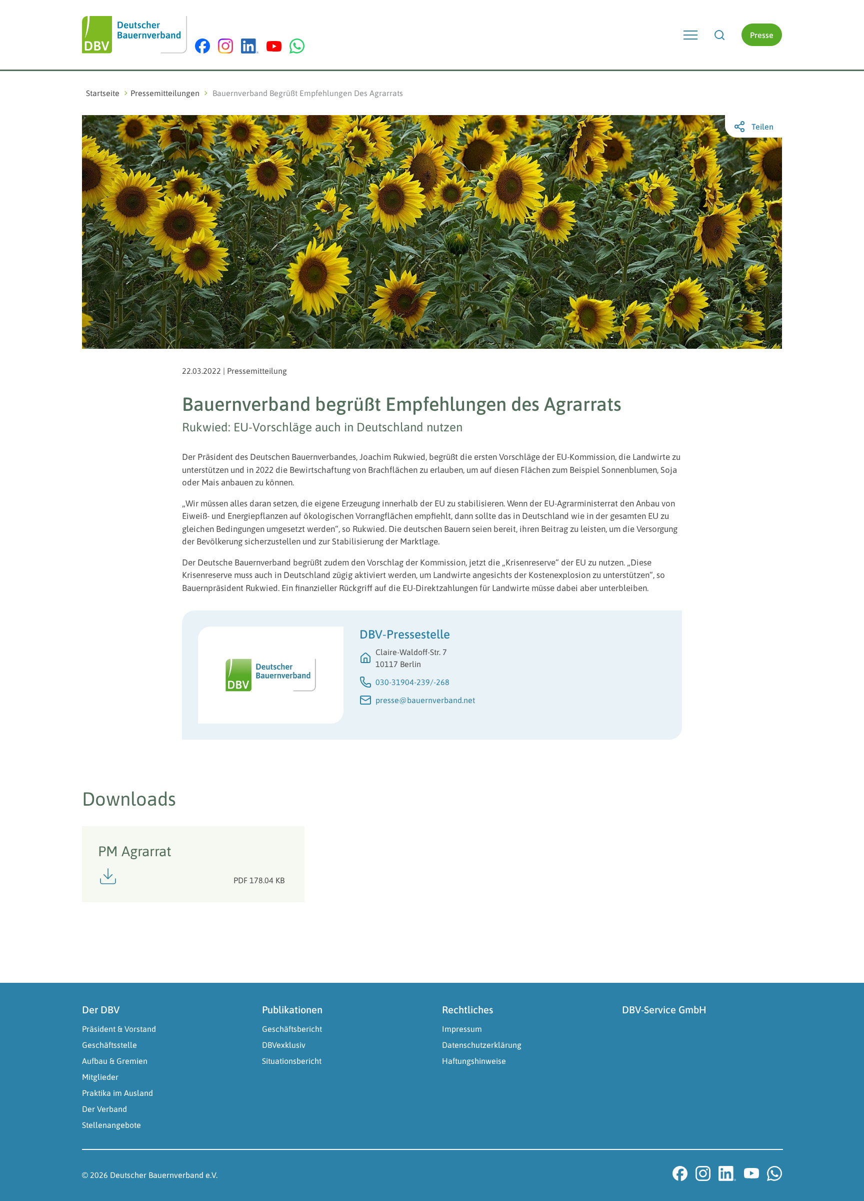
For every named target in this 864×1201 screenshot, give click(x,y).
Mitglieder (100, 1076)
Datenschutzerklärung (482, 1044)
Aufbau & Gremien (115, 1060)
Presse (762, 35)
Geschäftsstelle (109, 1044)
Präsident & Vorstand (119, 1028)
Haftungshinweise (474, 1060)
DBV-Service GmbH (664, 1009)
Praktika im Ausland (117, 1092)
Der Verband (104, 1108)
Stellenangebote (111, 1124)
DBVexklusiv (284, 1044)
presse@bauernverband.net (425, 700)
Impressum (462, 1028)
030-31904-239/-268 (413, 682)
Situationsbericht (292, 1060)
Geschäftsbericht (292, 1028)
